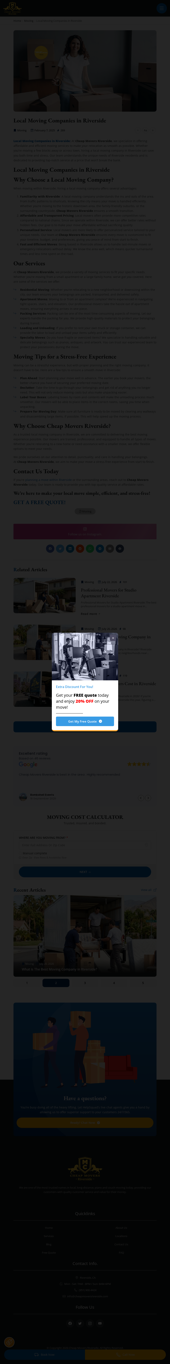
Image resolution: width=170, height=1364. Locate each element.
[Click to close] (113, 638)
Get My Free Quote (82, 721)
